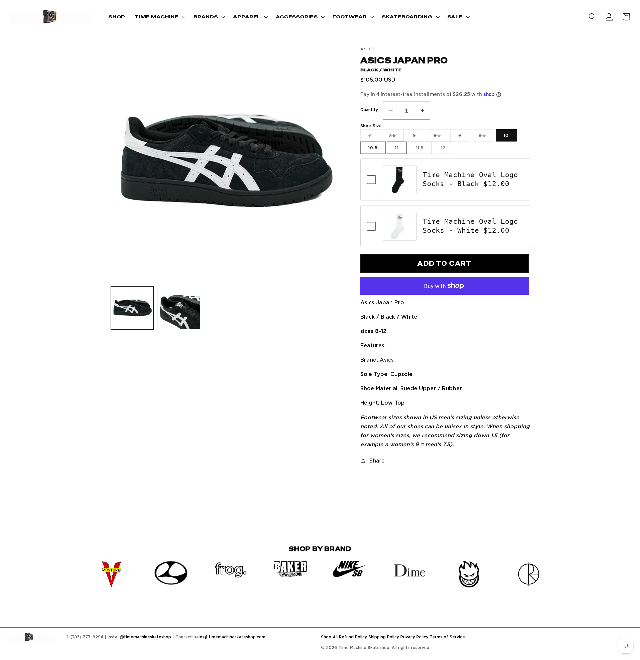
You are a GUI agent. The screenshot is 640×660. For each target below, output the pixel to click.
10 (506, 135)
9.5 (486, 137)
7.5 (396, 137)
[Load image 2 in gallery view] (178, 308)
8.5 (441, 137)
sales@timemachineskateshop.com (229, 637)
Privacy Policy (414, 637)
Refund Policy (353, 637)
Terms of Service (447, 637)
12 (447, 149)
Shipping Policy (383, 637)
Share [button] (377, 461)
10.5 (373, 148)
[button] (159, 16)
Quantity (369, 110)
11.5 (424, 149)
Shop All (329, 637)
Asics (387, 360)
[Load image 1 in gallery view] (132, 308)
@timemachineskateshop (145, 637)
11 (396, 148)
